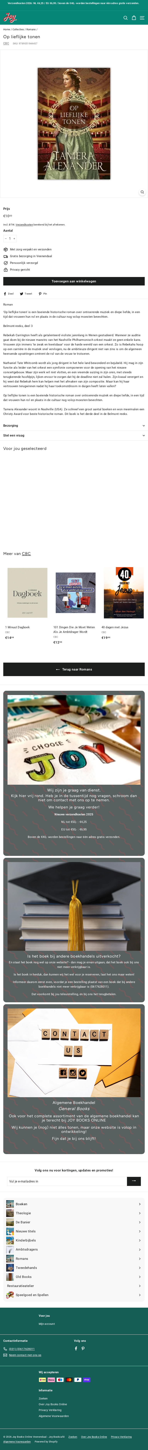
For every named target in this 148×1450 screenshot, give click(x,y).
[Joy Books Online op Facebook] (76, 1348)
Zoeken (43, 1398)
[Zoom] (142, 192)
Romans (31, 29)
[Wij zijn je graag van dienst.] (74, 740)
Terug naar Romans (76, 669)
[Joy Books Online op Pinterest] (83, 1348)
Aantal (8, 230)
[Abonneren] (134, 1181)
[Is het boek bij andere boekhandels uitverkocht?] (74, 906)
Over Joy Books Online (53, 1404)
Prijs (6, 209)
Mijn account (47, 1323)
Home (6, 29)
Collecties (18, 29)
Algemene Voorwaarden (54, 1416)
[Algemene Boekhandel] (74, 1052)
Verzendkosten (24, 224)
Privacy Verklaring (50, 1410)
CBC (6, 43)
